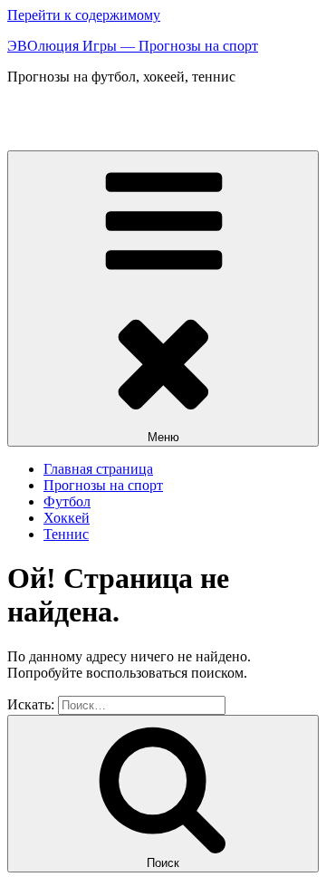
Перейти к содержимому (83, 15)
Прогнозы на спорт (103, 485)
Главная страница (98, 469)
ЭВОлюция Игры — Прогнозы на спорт (132, 45)
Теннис (66, 534)
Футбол (67, 501)
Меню (163, 437)
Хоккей (66, 517)
